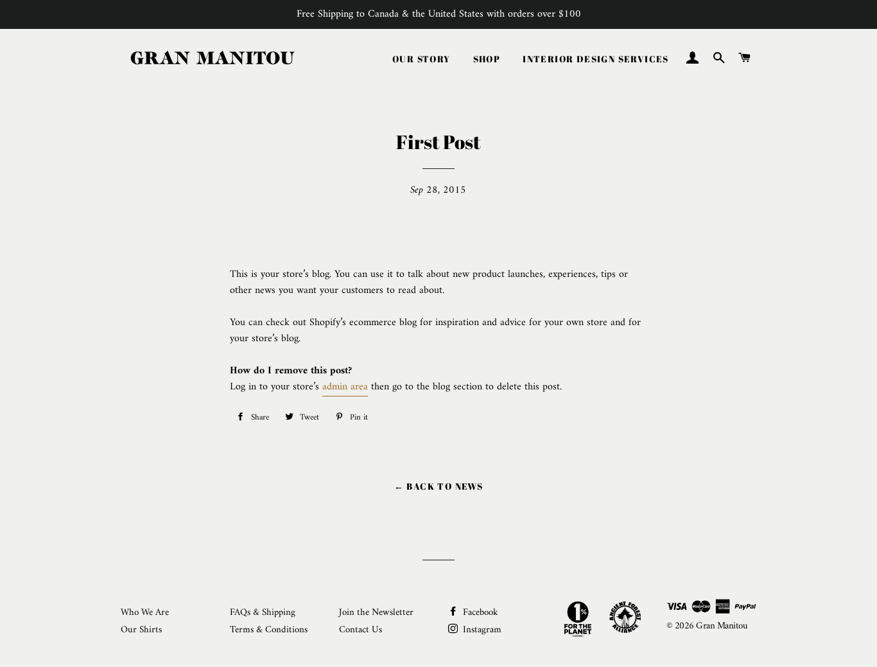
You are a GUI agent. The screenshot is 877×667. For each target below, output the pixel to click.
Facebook (479, 612)
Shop (487, 59)
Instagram (480, 630)
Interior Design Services (596, 59)
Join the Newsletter (376, 612)
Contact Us (360, 630)
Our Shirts (141, 630)
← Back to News (438, 486)
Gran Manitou (721, 626)
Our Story (421, 59)
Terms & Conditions (269, 630)
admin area (345, 387)
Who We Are (145, 612)
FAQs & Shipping (262, 612)
